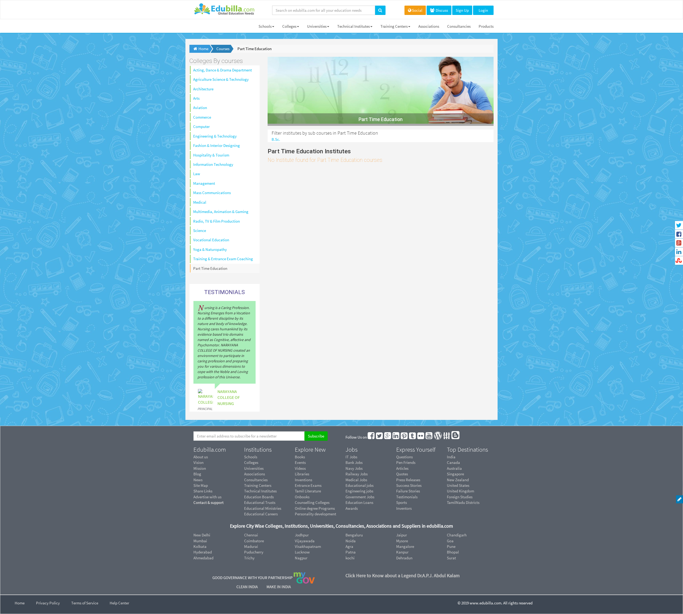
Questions (404, 456)
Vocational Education (211, 239)
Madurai (251, 546)
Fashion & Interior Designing (216, 145)
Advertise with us (207, 496)
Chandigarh (457, 534)
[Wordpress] (438, 437)
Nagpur (301, 557)
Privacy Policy (48, 602)
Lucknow (302, 552)
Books (300, 456)
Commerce (202, 117)
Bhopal (453, 552)
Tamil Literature (308, 490)
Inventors (404, 508)
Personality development (315, 513)
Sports (401, 502)
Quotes (402, 473)
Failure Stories (408, 490)
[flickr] (421, 437)
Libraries (302, 473)
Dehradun (404, 557)
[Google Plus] (388, 437)
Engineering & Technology (215, 136)
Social (417, 10)
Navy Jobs (354, 468)
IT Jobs (351, 456)
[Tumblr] (412, 437)
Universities (317, 26)
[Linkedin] (396, 437)
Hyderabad (202, 552)
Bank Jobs (354, 462)
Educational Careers (261, 513)
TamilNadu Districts (463, 502)
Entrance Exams (308, 485)
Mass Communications (212, 192)
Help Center (119, 602)
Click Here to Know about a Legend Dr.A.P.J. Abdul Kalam (403, 575)
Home (20, 602)
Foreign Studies (459, 496)
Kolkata (200, 546)
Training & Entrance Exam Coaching (223, 258)
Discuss (441, 10)
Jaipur (401, 534)
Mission (199, 468)
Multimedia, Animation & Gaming (220, 211)
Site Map (200, 485)
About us (200, 456)
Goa (450, 540)
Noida (351, 540)
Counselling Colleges (312, 502)
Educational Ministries (262, 508)
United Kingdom (460, 490)
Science (199, 230)
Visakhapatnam (308, 546)
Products (486, 26)
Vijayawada (305, 540)
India (451, 456)
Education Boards (259, 496)
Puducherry (253, 552)
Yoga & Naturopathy (210, 249)
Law (196, 173)
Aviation (200, 107)
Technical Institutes (353, 26)
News (197, 479)
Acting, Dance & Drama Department (222, 70)
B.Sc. (276, 139)
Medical (199, 202)
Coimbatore (254, 540)
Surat (451, 557)
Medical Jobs (356, 479)
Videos (300, 468)
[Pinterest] (404, 437)
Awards (352, 508)
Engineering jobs (359, 490)
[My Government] (304, 577)
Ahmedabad (203, 557)
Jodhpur (302, 534)
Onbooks (302, 496)
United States (458, 485)
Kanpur (402, 552)
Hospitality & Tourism (211, 155)
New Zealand (458, 479)
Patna (351, 552)
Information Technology (213, 164)
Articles (402, 468)
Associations (428, 26)
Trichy (249, 557)
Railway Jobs (357, 473)
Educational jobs (360, 485)
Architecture (203, 88)
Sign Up (462, 10)
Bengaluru (354, 534)
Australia (454, 468)
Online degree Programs (315, 508)
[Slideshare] (447, 437)
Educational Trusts (259, 502)
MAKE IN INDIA (279, 586)
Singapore (455, 473)
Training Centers (394, 26)
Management (204, 183)
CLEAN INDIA (247, 586)
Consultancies (459, 26)
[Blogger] (455, 437)
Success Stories (409, 485)
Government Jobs (360, 496)
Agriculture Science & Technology (221, 79)
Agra (349, 546)
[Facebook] (371, 437)
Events (300, 462)
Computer (201, 126)
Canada (453, 462)
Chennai (251, 534)
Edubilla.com (209, 449)
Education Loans (359, 502)
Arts (196, 98)
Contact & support (208, 502)
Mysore (402, 540)
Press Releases (408, 479)
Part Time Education (210, 268)
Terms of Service (84, 602)
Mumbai (200, 540)
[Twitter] (379, 437)
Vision (198, 462)
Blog (197, 473)
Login (483, 10)
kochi (350, 557)
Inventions (303, 479)
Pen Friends (405, 462)
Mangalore (405, 546)
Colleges (289, 26)
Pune (451, 546)
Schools (265, 26)
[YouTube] (429, 437)
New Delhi (201, 534)
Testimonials (407, 496)
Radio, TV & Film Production (216, 221)
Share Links (202, 490)
